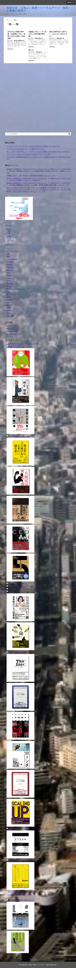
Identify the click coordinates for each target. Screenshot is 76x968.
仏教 (16, 40)
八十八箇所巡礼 (12, 259)
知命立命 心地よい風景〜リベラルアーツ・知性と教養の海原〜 (37, 9)
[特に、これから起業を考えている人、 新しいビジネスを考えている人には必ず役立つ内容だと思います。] (20, 620)
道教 (8, 302)
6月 (9, 231)
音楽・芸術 (10, 316)
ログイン (10, 326)
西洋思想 (10, 299)
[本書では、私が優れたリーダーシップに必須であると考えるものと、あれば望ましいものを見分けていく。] (19, 894)
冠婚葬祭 (10, 264)
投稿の (11, 328)
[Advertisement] (19, 100)
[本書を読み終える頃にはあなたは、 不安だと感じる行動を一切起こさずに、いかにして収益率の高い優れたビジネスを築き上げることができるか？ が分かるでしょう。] (17, 652)
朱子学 (9, 281)
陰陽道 (9, 308)
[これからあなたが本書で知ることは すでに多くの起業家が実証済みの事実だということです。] (12, 591)
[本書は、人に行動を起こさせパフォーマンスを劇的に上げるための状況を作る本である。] (20, 858)
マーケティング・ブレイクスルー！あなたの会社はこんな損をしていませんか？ (33, 146)
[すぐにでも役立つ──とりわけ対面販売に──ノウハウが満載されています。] (16, 583)
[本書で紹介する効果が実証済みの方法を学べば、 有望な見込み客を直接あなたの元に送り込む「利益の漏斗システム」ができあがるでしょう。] (20, 649)
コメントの (12, 331)
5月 (9, 233)
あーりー (49, 175)
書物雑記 (20, 40)
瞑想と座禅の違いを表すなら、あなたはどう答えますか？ (58, 34)
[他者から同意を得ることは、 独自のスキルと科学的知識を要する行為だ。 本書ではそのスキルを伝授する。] (20, 739)
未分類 (9, 278)
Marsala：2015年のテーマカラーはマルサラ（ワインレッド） (27, 169)
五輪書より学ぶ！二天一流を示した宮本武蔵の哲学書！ (37, 34)
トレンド (10, 248)
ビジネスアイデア (12, 251)
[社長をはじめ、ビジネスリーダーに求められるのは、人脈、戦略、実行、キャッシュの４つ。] (20, 826)
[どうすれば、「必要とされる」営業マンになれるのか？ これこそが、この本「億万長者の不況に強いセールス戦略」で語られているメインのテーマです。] (20, 797)
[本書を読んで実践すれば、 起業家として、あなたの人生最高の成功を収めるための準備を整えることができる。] (20, 552)
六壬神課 (10, 262)
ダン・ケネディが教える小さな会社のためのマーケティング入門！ (29, 154)
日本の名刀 (10, 267)
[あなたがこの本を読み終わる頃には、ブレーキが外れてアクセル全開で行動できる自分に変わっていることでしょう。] (21, 436)
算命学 (9, 297)
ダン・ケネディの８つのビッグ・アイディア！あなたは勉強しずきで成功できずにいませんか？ (38, 151)
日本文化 (10, 270)
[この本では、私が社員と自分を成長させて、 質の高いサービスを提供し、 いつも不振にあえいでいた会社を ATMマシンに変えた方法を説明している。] (20, 860)
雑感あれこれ (11, 313)
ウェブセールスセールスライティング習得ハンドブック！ (26, 149)
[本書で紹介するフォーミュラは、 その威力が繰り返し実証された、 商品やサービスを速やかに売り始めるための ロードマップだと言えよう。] (20, 768)
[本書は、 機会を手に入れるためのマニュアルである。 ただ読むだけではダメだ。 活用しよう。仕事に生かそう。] (20, 375)
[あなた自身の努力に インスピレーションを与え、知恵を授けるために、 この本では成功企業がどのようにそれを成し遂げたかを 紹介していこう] (23, 343)
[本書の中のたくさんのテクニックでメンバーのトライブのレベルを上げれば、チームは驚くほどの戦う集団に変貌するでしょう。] (20, 581)
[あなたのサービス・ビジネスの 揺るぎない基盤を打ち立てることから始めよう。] (24, 828)
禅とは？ (31, 50)
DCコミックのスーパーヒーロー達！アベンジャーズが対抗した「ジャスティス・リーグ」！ (37, 187)
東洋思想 (38, 38)
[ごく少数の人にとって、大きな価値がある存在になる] (15, 346)
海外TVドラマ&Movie (14, 289)
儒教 (8, 256)
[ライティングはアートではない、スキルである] (20, 586)
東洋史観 (10, 283)
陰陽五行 (10, 305)
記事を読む (10, 48)
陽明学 (9, 310)
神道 (8, 291)
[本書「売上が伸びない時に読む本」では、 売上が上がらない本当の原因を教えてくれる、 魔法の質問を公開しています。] (20, 465)
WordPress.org (11, 334)
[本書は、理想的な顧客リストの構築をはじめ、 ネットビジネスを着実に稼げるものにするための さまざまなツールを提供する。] (18, 952)
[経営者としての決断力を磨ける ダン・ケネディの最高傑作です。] (20, 710)
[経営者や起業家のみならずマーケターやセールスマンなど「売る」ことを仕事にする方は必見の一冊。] (20, 433)
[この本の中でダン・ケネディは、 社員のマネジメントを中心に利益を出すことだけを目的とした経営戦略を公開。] (20, 523)
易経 (8, 273)
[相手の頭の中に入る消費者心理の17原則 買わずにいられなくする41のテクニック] (20, 929)
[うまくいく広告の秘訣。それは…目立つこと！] (24, 589)
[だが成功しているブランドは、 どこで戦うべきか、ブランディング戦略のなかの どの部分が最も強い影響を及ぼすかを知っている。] (20, 681)
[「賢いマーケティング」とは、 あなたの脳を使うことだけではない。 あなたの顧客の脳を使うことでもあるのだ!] (20, 889)
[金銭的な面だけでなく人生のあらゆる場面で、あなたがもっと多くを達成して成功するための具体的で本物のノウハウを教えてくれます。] (12, 897)
